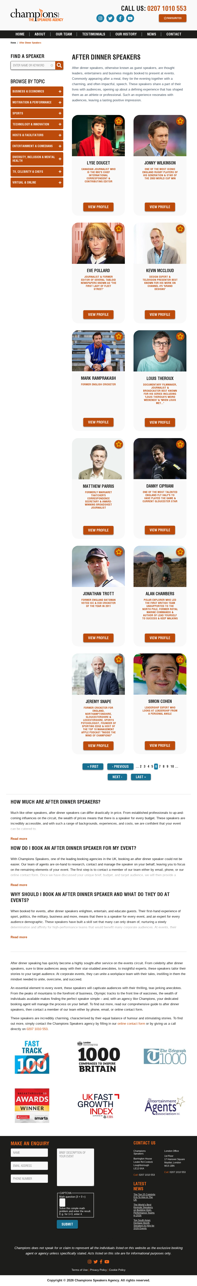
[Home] (37, 15)
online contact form (131, 1023)
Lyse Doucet (98, 162)
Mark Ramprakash (98, 378)
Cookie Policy (117, 1269)
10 (172, 766)
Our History (126, 34)
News (151, 34)
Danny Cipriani (160, 486)
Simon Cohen (160, 701)
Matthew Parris (98, 486)
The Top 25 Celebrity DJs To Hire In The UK (144, 1197)
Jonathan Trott (98, 593)
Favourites (174, 18)
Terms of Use (80, 1269)
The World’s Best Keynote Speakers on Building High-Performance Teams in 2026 (144, 1210)
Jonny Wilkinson (160, 162)
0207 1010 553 (166, 8)
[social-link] (89, 1261)
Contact (173, 34)
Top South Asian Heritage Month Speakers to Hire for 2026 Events (144, 1224)
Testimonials (93, 34)
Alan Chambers (160, 593)
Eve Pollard (98, 270)
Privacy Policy (98, 1269)
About (40, 34)
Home (20, 34)
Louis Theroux (160, 378)
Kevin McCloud (160, 270)
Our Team (64, 34)
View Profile (98, 207)
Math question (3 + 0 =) (72, 1196)
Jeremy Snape (98, 701)
